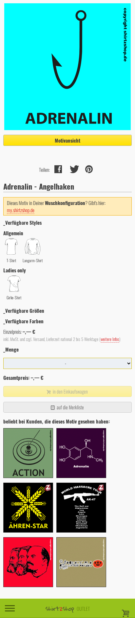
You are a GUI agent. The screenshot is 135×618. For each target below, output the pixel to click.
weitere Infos (110, 339)
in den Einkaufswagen (70, 391)
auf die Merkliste (70, 407)
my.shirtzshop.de (20, 210)
